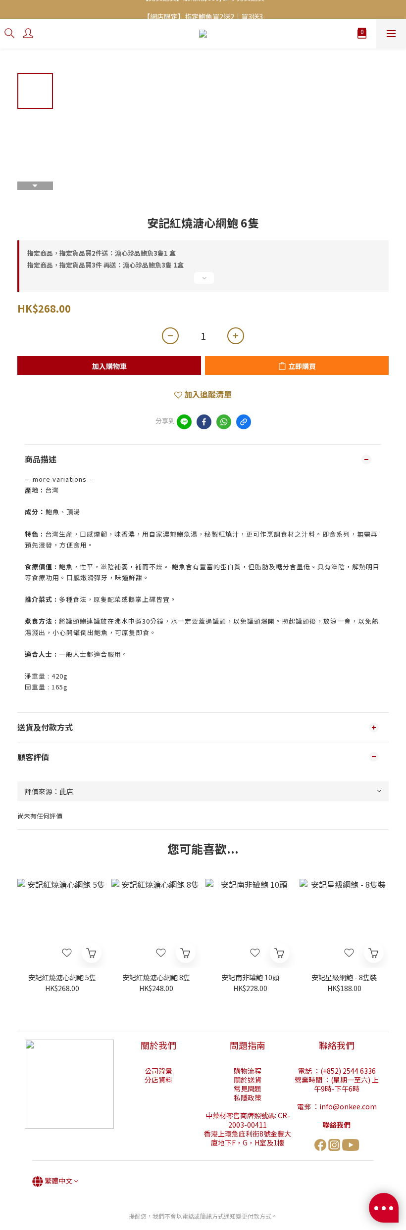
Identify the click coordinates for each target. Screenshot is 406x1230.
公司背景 (158, 1071)
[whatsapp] (223, 421)
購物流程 (247, 1071)
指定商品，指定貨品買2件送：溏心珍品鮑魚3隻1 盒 (101, 253)
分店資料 (158, 1080)
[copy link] (243, 421)
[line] (184, 421)
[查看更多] (203, 282)
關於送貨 (247, 1080)
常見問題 (247, 1088)
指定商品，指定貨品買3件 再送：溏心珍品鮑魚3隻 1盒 (105, 265)
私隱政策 (247, 1097)
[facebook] (204, 421)
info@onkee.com (348, 1106)
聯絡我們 (337, 1125)
